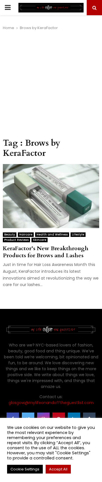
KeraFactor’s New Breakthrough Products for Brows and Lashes (45, 252)
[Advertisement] (51, 84)
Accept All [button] (58, 469)
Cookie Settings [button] (24, 469)
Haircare (25, 234)
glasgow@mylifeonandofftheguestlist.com (51, 402)
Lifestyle (78, 234)
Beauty (9, 234)
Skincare (39, 240)
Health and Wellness (52, 234)
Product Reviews (16, 240)
